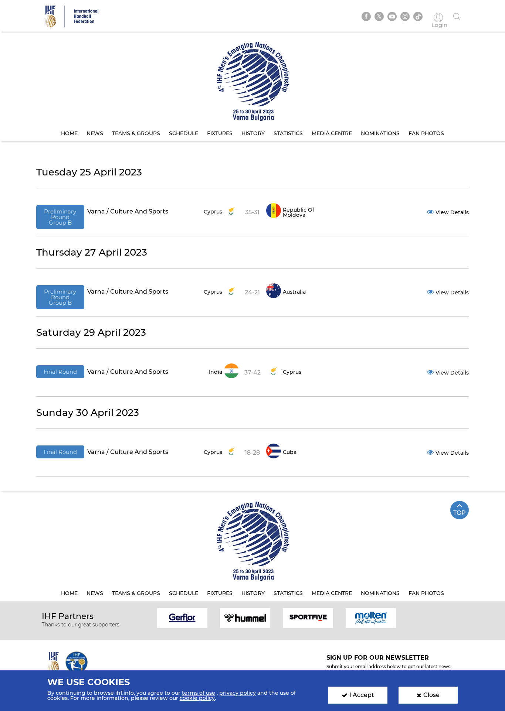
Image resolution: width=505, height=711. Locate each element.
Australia (294, 291)
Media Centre (332, 133)
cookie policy (197, 698)
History (253, 133)
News (95, 133)
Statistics (288, 133)
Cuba (289, 452)
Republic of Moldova (298, 212)
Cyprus (213, 211)
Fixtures (220, 133)
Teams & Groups (136, 133)
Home (69, 133)
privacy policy (237, 693)
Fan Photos (426, 133)
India (215, 372)
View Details (452, 212)
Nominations (380, 133)
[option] (182, 617)
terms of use (198, 693)
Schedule (183, 133)
